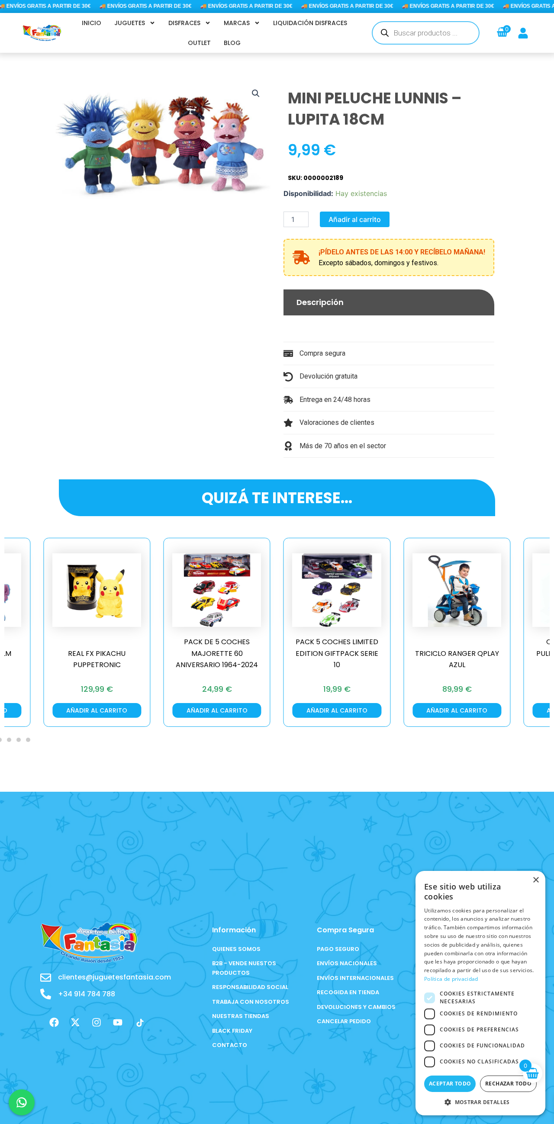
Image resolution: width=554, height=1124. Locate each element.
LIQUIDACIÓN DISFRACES (310, 23)
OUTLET (199, 43)
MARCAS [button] (237, 23)
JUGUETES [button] (129, 23)
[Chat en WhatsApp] (22, 1102)
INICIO (91, 23)
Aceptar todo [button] (450, 1083)
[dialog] (480, 993)
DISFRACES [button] (184, 23)
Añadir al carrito (355, 219)
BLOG (232, 43)
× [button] (535, 880)
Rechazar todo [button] (508, 1083)
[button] (256, 93)
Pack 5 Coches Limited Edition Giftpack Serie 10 (222, 653)
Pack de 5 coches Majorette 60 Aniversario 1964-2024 (102, 653)
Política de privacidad (451, 979)
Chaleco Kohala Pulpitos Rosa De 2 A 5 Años (462, 653)
